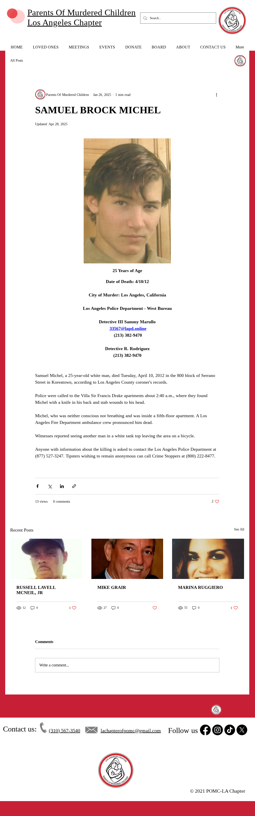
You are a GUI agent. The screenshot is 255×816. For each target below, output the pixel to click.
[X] (242, 730)
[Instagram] (217, 730)
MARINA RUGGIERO (200, 587)
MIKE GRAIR (111, 587)
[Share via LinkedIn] (62, 486)
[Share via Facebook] (37, 486)
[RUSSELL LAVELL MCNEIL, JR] (46, 559)
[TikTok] (229, 730)
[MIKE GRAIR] (127, 559)
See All (239, 529)
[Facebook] (205, 730)
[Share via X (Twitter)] (49, 486)
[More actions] (216, 95)
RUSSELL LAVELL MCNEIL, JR (36, 590)
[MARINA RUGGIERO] (208, 559)
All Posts (16, 60)
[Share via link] (74, 486)
